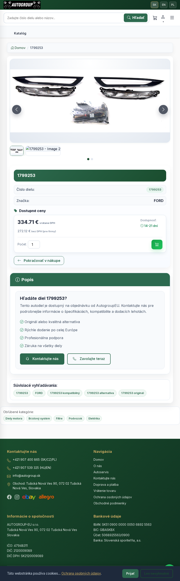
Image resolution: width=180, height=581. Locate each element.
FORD (39, 393)
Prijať (130, 573)
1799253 (22, 393)
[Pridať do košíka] (156, 244)
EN (164, 4)
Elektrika (94, 418)
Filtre (59, 418)
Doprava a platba (106, 484)
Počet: (22, 244)
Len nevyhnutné (156, 573)
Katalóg (20, 33)
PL (173, 4)
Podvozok (75, 418)
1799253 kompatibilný (65, 393)
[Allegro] (46, 497)
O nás (98, 466)
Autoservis (101, 472)
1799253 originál (132, 393)
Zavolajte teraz (92, 359)
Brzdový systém (39, 418)
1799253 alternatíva (100, 393)
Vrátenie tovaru (105, 491)
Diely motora (13, 418)
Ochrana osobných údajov (81, 573)
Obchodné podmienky (110, 503)
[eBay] (29, 497)
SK (154, 4)
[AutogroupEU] (22, 5)
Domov (19, 48)
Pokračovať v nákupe (41, 260)
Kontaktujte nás (45, 359)
